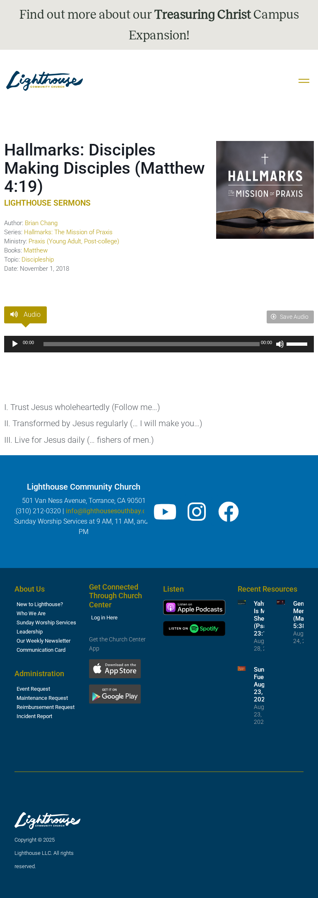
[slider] (298, 343)
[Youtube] (165, 511)
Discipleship (38, 259)
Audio (31, 314)
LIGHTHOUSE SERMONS (47, 203)
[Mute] (280, 344)
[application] (159, 344)
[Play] (15, 344)
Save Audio (293, 316)
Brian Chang (41, 223)
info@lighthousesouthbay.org (109, 511)
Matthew (36, 250)
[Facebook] (228, 511)
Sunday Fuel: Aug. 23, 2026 (264, 684)
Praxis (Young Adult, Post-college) (74, 241)
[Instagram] (196, 511)
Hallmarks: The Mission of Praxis (68, 232)
